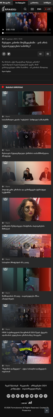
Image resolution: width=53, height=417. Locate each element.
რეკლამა (24, 385)
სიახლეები (20, 3)
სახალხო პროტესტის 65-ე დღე (15, 262)
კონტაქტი (15, 389)
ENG (39, 9)
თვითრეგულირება (31, 389)
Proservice (26, 410)
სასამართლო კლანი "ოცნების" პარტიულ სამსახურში (25, 120)
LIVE (49, 9)
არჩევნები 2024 (39, 385)
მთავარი (6, 3)
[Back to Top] (47, 410)
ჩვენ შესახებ (11, 385)
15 (8, 396)
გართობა (34, 3)
